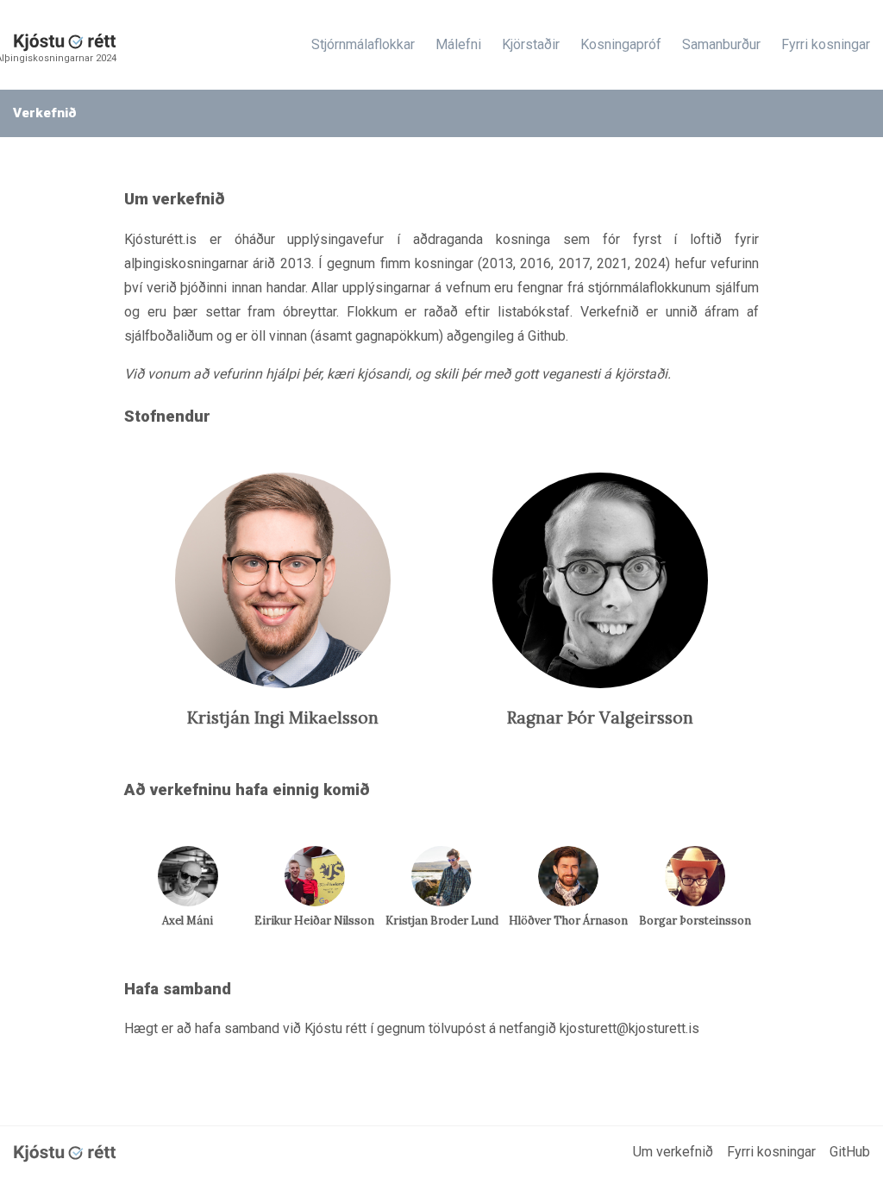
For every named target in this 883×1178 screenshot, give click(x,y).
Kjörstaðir (531, 44)
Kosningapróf (620, 44)
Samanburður (721, 44)
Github (547, 336)
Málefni (458, 44)
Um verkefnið (673, 1152)
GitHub (850, 1152)
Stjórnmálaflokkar (363, 44)
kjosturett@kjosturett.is (629, 1028)
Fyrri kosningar (825, 44)
